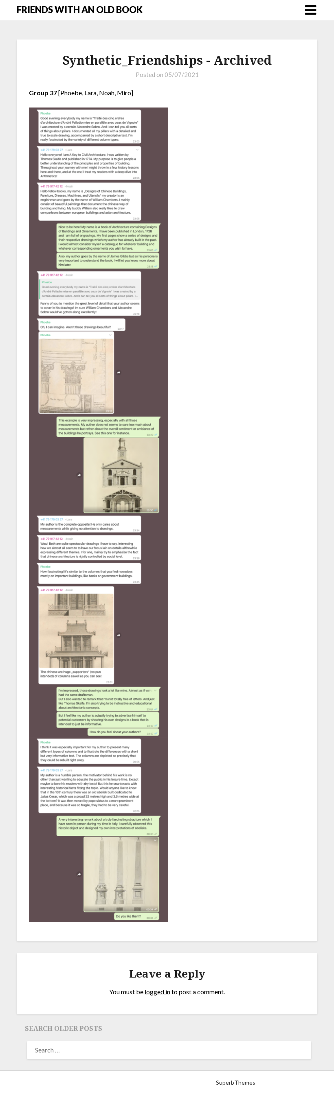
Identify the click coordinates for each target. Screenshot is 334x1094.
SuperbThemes (235, 1082)
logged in (157, 991)
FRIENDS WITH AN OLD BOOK (80, 9)
